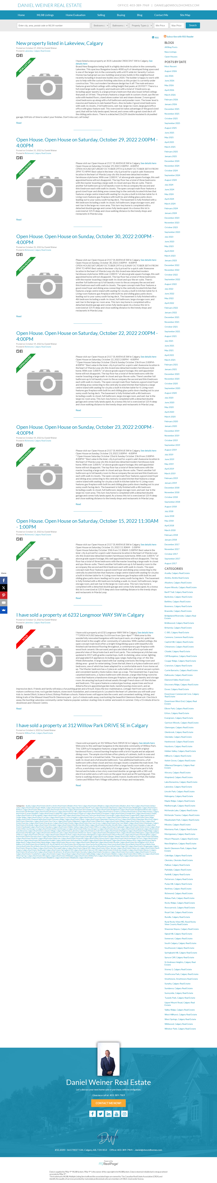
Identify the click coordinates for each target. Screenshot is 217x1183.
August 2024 (171, 180)
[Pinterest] (3, 595)
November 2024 (172, 165)
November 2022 (172, 270)
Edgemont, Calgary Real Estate (84, 821)
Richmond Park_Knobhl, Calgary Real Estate (87, 840)
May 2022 (169, 298)
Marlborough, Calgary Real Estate (180, 805)
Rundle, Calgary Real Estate (177, 917)
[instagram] (124, 1114)
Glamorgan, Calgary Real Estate (179, 727)
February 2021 (171, 364)
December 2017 (172, 544)
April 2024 (169, 199)
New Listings (171, 52)
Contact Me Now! (108, 1103)
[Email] (3, 602)
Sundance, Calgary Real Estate (179, 988)
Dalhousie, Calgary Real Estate (179, 675)
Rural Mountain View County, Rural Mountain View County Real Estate (99, 844)
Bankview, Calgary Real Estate (178, 596)
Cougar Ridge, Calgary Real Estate (180, 661)
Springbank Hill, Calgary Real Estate (181, 952)
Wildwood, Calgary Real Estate (179, 1024)
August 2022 (171, 284)
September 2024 (172, 175)
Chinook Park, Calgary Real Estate (137, 813)
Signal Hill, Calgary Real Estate (178, 933)
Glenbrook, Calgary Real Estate (179, 732)
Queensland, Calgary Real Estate (111, 838)
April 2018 (169, 525)
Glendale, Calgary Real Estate (178, 737)
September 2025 (172, 123)
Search (193, 25)
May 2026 (169, 85)
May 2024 (169, 194)
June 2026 (169, 80)
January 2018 (171, 539)
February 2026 (171, 99)
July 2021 (169, 341)
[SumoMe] (3, 610)
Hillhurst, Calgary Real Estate (178, 755)
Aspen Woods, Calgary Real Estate (181, 587)
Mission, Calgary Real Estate (178, 824)
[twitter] (100, 1114)
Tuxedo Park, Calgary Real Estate (180, 997)
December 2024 (172, 161)
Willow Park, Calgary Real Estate (39, 733)
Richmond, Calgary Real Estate (179, 893)
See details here (148, 163)
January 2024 (171, 213)
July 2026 (169, 76)
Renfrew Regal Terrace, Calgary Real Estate (141, 838)
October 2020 (171, 383)
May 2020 (169, 407)
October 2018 (171, 497)
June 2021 (169, 345)
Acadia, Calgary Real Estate (177, 573)
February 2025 (171, 151)
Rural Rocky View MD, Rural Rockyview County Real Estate (52, 846)
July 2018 (169, 511)
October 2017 (171, 554)
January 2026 (171, 104)
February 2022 (171, 307)
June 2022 (169, 293)
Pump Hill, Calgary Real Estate (178, 884)
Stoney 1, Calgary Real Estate (178, 969)
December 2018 (172, 487)
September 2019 (172, 445)
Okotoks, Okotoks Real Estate (179, 860)
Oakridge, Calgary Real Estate (178, 855)
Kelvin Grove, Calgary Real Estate (180, 760)
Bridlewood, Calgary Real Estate (179, 623)
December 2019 (172, 431)
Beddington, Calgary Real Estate (145, 808)
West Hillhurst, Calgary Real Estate (181, 1014)
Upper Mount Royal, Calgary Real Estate (71, 854)
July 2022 (169, 289)
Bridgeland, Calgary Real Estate (123, 810)
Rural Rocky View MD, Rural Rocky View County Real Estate (180, 922)
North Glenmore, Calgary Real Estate (71, 836)
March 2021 (170, 360)
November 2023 (172, 222)
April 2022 (169, 303)
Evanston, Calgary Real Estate (33, 823)
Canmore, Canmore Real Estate (179, 637)
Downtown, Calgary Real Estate (37, 821)
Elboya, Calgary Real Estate (130, 821)
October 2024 (171, 170)
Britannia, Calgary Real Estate (178, 627)
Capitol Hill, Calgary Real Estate (179, 642)
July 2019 (169, 454)
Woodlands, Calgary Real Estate (81, 858)
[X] (3, 588)
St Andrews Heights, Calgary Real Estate (128, 850)
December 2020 (172, 374)
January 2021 (171, 369)
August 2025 (171, 128)
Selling (101, 15)
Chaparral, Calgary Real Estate (89, 813)
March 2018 (170, 530)
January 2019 (171, 483)
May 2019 (169, 464)
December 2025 (172, 109)
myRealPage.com (109, 1164)
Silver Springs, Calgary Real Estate (118, 848)
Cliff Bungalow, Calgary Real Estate (181, 656)
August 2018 (171, 506)
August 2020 (171, 393)
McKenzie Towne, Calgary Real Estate (182, 815)
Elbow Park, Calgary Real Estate (179, 708)
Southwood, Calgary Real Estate (179, 948)
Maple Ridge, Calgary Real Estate (180, 801)
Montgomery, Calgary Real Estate (180, 834)
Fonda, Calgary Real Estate (78, 823)
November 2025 (172, 113)
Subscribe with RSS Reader (180, 36)
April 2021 (169, 355)
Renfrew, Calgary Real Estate (178, 888)
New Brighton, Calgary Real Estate (180, 843)
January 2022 (171, 312)
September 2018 (172, 502)
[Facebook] (3, 580)
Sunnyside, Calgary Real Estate (179, 993)
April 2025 (169, 142)
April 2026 (169, 90)
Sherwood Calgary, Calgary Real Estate (68, 848)
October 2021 (171, 326)
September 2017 (172, 558)
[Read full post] (45, 86)
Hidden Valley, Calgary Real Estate (180, 751)
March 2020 (170, 416)
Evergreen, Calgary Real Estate (179, 718)
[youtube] (116, 1114)
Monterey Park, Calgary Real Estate (181, 829)
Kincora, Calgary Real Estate (178, 772)
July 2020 (169, 397)
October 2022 (171, 274)
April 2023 (169, 251)
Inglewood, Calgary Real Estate (128, 827)
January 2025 (171, 156)
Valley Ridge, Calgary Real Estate (180, 1009)
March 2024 (170, 203)
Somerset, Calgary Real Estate (178, 938)
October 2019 (171, 440)
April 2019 (169, 468)
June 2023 (169, 241)
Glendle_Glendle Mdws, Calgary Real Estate (121, 825)
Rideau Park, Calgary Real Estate (179, 898)
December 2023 (172, 218)
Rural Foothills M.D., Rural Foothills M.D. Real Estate (54, 844)
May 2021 (169, 350)
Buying (121, 15)
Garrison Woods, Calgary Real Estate (182, 722)
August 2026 (171, 71)
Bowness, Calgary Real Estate (178, 606)
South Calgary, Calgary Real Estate (180, 943)
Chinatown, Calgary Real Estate (179, 646)
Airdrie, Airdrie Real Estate (177, 578)
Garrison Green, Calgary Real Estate (102, 823)
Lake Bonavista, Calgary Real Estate (181, 782)
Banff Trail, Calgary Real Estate (179, 592)
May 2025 (169, 137)
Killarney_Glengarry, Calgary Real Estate (98, 829)
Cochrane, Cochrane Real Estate (93, 815)
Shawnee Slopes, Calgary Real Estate (182, 929)
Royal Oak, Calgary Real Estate (179, 912)
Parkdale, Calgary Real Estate (178, 869)
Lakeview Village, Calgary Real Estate (57, 831)
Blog (139, 15)
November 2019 (172, 435)
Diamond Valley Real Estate (177, 679)
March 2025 (170, 147)
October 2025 (171, 118)
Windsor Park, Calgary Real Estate (180, 1028)
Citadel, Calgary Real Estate (177, 651)
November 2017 (172, 549)
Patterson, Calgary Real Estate (179, 879)
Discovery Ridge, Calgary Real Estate (181, 684)
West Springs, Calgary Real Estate (180, 1019)
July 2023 (169, 236)
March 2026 (170, 94)
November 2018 (172, 492)
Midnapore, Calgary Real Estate (147, 833)
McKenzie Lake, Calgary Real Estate (181, 810)
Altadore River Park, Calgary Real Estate (82, 806)
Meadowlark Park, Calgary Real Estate (182, 820)
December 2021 (172, 317)
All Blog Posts (171, 47)
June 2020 (169, 402)
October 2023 (171, 227)
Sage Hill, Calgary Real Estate (132, 846)
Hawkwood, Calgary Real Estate (179, 741)
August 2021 (171, 336)
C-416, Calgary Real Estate (102, 811)
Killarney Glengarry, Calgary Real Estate (37, 829)
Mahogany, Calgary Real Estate (179, 796)
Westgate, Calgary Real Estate (54, 856)
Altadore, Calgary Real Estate (178, 582)
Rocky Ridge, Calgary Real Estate (180, 903)
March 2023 (170, 255)
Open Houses (171, 56)
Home (21, 15)
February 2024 (171, 208)
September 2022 (172, 279)
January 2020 (171, 426)
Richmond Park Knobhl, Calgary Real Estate (54, 840)
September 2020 (172, 388)
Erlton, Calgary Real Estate (177, 713)
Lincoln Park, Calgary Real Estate (180, 791)
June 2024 (169, 189)
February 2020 (171, 421)
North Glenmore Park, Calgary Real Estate (41, 836)
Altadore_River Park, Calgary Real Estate (135, 806)
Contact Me (161, 15)
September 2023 (172, 232)
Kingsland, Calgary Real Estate (179, 777)
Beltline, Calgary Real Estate (178, 601)
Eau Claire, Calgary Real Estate (60, 821)
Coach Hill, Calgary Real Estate (69, 815)
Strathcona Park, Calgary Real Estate (181, 974)
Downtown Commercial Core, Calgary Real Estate (118, 819)
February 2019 (171, 478)
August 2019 (171, 449)
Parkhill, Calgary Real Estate (177, 874)
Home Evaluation (75, 15)
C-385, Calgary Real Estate (177, 632)
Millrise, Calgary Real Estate (27, 835)
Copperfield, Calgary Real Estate (142, 815)
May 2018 (169, 520)
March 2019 (170, 473)
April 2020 (169, 412)
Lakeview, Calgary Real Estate (178, 786)
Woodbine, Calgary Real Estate (58, 858)
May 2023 (169, 246)
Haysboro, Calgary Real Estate (178, 746)
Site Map (185, 15)
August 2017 (171, 563)
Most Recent (171, 66)
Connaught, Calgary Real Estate (118, 815)
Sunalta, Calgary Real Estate (177, 983)
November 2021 (172, 322)
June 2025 (169, 132)
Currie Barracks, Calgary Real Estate (181, 670)
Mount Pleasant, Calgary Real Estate (181, 838)
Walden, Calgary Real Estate (122, 854)
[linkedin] (108, 1114)
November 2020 (172, 378)
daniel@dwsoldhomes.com (176, 5)
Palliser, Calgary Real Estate (177, 865)
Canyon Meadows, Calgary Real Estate (40, 813)
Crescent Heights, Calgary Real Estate (79, 817)
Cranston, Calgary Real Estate (178, 665)
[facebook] (92, 1114)
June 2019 (169, 459)
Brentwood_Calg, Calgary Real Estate (96, 810)
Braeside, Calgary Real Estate (178, 611)
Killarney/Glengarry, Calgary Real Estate (68, 829)
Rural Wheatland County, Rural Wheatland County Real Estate (97, 846)
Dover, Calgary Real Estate (177, 689)
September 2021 (172, 331)
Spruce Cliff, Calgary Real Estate (179, 957)
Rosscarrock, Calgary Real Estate (180, 907)
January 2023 (171, 260)
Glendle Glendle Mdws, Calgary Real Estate (88, 825)
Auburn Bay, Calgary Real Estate (73, 808)
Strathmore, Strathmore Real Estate (181, 979)
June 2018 (169, 516)
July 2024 (169, 184)
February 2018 (171, 535)
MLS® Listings (45, 15)
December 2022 (172, 265)
